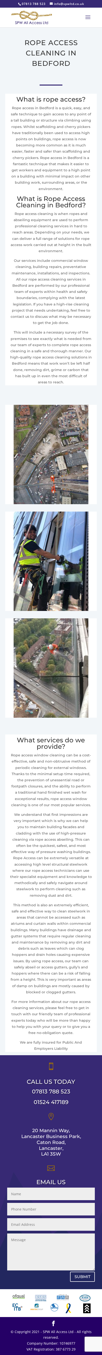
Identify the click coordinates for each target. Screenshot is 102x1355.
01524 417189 (51, 1102)
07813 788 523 (51, 1091)
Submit (82, 1276)
